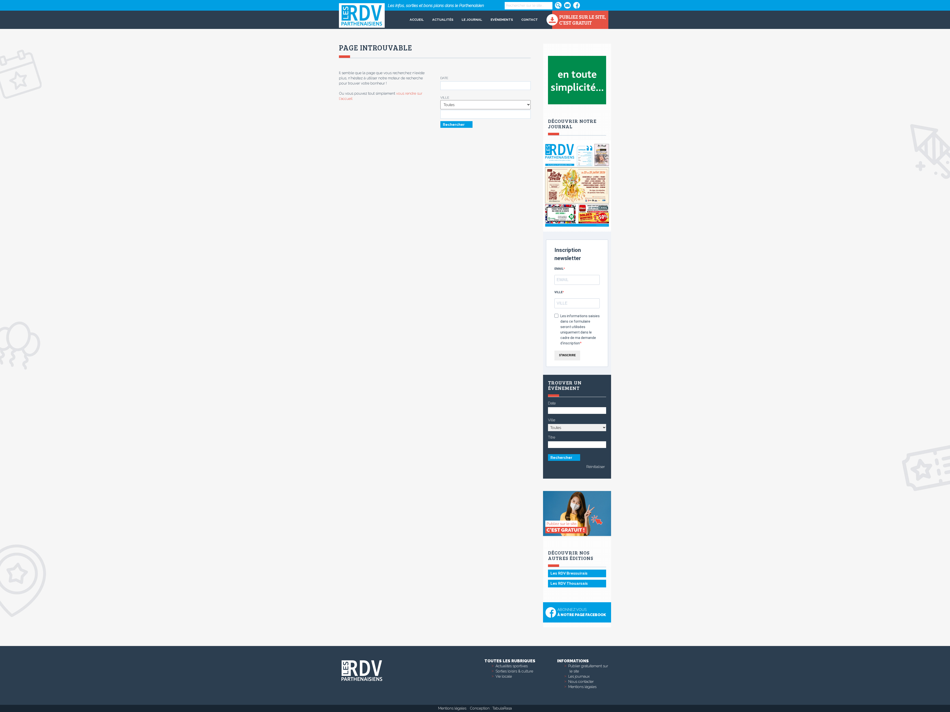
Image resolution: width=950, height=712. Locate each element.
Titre (551, 437)
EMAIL (559, 268)
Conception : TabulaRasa (491, 708)
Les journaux (579, 676)
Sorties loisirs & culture (514, 671)
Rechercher (454, 124)
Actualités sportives (512, 666)
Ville (444, 97)
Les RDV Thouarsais (569, 583)
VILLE (558, 292)
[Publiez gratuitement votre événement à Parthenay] (577, 20)
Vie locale (504, 676)
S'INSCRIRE (567, 355)
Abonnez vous (581, 612)
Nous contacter (581, 681)
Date (444, 78)
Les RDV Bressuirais (569, 573)
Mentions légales (582, 687)
